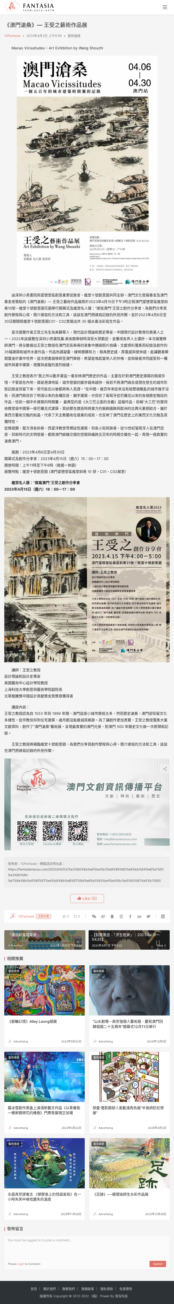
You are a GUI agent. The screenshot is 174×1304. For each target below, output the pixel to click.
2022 (85, 1296)
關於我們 (49, 1289)
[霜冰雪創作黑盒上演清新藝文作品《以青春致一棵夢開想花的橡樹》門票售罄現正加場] (44, 1077)
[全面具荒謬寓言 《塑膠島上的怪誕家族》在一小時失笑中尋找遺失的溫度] (44, 1163)
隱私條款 (106, 1289)
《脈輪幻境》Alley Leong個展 (32, 1021)
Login (20, 1264)
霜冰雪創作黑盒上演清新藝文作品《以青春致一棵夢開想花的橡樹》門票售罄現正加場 (44, 1110)
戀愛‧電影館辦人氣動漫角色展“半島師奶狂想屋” (128, 1110)
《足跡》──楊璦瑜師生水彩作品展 (120, 1194)
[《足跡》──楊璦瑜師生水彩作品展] (129, 1163)
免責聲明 (125, 1289)
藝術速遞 (74, 36)
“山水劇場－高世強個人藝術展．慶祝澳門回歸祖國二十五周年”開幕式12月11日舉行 (128, 1024)
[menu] (165, 7)
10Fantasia (12, 36)
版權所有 (46, 1296)
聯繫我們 (68, 1289)
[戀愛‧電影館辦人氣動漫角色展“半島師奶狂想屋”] (129, 1077)
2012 (76, 1296)
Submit (157, 1264)
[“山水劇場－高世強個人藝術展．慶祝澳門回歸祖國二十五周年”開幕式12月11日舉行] (129, 990)
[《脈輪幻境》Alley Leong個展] (44, 990)
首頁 (34, 1289)
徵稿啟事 (87, 1289)
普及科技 (121, 1296)
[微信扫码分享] (94, 916)
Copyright (60, 1296)
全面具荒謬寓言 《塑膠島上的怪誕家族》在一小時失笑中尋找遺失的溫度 (44, 1196)
